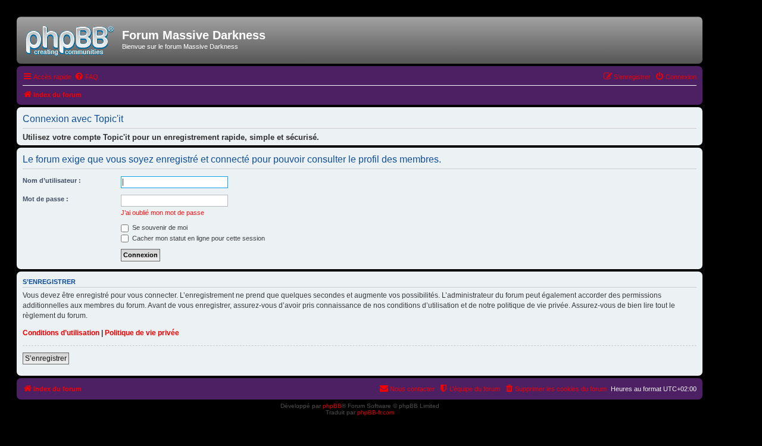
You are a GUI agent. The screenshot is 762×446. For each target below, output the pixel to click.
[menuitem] (86, 77)
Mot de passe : (45, 198)
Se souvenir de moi (159, 227)
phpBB (332, 406)
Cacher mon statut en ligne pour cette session (197, 238)
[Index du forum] (71, 39)
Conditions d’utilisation (61, 333)
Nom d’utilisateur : (52, 180)
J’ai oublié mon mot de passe (162, 212)
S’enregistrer (46, 358)
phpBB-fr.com (375, 412)
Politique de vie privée (142, 333)
